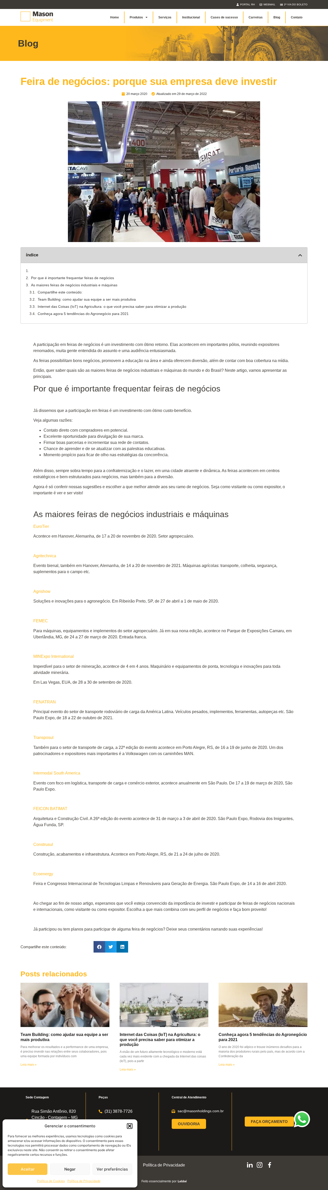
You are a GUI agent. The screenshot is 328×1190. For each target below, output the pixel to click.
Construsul (43, 844)
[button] (129, 1126)
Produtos (136, 17)
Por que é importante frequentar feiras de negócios (72, 278)
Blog (276, 17)
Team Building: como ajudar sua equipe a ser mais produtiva (87, 299)
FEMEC (40, 621)
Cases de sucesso (224, 17)
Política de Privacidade (83, 1181)
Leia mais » (28, 1064)
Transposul (43, 737)
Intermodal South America (56, 773)
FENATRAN (44, 702)
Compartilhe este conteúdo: (60, 292)
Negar (70, 1169)
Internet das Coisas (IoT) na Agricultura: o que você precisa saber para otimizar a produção (112, 306)
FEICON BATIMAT (50, 808)
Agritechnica (44, 556)
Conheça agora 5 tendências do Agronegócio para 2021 (83, 314)
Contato (296, 17)
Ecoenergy (43, 874)
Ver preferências (112, 1169)
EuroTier (41, 526)
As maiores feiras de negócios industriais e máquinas (74, 285)
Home (114, 17)
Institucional (191, 17)
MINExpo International (53, 656)
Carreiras (256, 17)
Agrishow (41, 591)
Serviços (164, 17)
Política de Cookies (51, 1181)
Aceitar (28, 1169)
